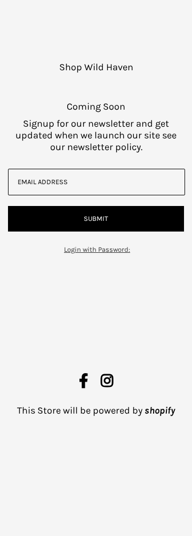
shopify (160, 410)
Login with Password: (97, 249)
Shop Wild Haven (96, 67)
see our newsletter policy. (113, 141)
